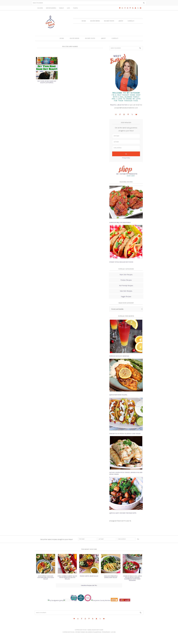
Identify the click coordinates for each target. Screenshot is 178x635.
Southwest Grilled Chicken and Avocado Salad (45, 577)
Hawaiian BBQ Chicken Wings (120, 222)
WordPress (106, 632)
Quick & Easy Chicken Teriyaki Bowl (122, 513)
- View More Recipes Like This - (88, 585)
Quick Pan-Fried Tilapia (118, 395)
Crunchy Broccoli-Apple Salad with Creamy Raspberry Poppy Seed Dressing (132, 578)
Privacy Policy (126, 158)
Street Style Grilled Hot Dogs (121, 262)
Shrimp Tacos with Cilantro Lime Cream (124, 433)
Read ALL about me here (119, 105)
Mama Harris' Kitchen (50, 22)
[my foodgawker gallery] (55, 600)
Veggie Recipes (126, 296)
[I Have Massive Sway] (114, 600)
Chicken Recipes (126, 280)
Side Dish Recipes (126, 291)
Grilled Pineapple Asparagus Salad (110, 576)
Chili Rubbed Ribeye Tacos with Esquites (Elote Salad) (67, 577)
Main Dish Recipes (126, 275)
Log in (113, 632)
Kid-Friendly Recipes (126, 286)
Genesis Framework (94, 632)
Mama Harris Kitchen (95, 630)
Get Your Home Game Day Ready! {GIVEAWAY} (46, 82)
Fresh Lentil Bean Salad (89, 576)
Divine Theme (80, 632)
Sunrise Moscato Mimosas (119, 356)
